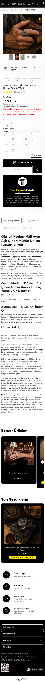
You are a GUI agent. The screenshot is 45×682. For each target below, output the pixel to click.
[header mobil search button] (29, 4)
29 (13, 144)
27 (32, 139)
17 (6, 134)
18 (12, 134)
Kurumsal (7, 640)
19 (19, 134)
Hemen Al (17, 170)
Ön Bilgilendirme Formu (9, 657)
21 (31, 134)
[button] (6, 34)
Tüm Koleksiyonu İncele (22, 193)
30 (19, 144)
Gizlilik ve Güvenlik (7, 654)
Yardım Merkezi (9, 634)
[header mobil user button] (38, 4)
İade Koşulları (18, 601)
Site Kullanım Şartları (21, 654)
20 (25, 134)
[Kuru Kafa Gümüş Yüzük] (19, 454)
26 (26, 139)
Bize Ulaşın (7, 647)
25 (19, 139)
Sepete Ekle (25, 162)
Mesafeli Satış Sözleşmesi (26, 657)
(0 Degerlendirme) (20, 92)
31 (26, 144)
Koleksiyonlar (8, 627)
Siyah (8, 125)
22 (38, 134)
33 (6, 149)
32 (32, 144)
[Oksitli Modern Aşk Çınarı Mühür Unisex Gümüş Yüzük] (22, 525)
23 (6, 139)
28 (6, 144)
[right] (42, 462)
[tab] (11, 220)
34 (13, 149)
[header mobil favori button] (34, 4)
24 (13, 139)
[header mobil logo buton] (16, 4)
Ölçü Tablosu (36, 155)
